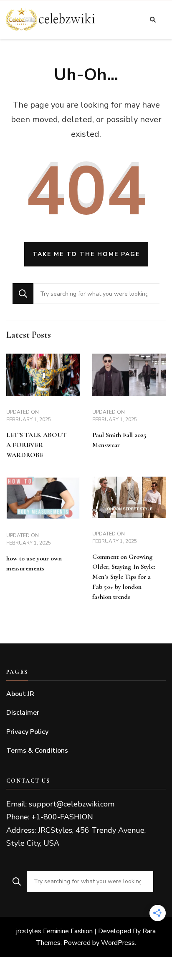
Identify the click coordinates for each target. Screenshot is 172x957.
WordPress (118, 942)
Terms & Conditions (37, 750)
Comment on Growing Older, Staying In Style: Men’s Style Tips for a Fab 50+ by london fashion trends (123, 577)
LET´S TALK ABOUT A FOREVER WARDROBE (36, 445)
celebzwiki (66, 19)
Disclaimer (22, 712)
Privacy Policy (27, 731)
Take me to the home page (86, 254)
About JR (20, 693)
